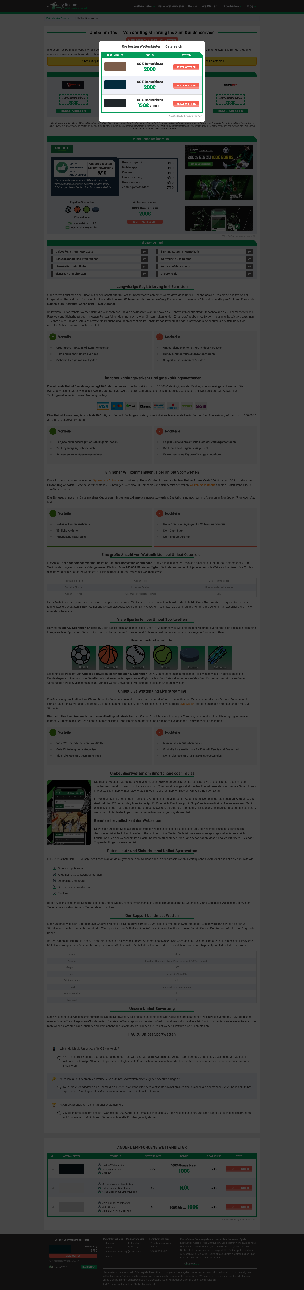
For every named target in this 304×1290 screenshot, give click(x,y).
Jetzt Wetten (186, 67)
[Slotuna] (115, 84)
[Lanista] (115, 66)
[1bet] (115, 103)
